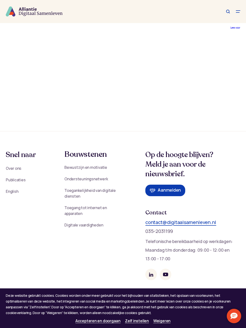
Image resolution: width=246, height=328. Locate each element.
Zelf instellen (137, 320)
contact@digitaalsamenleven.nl (180, 222)
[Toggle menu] (238, 11)
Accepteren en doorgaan (98, 320)
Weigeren (162, 320)
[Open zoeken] (228, 11)
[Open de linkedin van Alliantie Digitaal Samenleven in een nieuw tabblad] (151, 274)
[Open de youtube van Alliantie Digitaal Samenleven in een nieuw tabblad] (165, 274)
